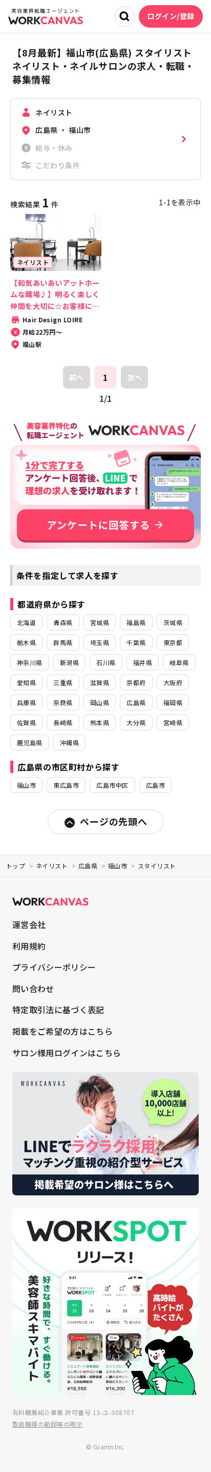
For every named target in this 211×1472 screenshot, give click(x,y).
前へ (76, 377)
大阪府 (172, 682)
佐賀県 (26, 722)
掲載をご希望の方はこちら (62, 1031)
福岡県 (172, 702)
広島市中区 (112, 785)
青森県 (62, 622)
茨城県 (172, 622)
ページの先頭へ (113, 821)
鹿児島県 (30, 742)
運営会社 (29, 924)
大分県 (135, 722)
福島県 (135, 622)
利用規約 (29, 946)
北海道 (26, 622)
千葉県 (135, 642)
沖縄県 (69, 742)
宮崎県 (172, 722)
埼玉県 (99, 642)
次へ (134, 377)
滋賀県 (99, 682)
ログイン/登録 (171, 16)
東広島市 (66, 785)
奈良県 (62, 702)
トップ (15, 865)
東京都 (172, 642)
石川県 (105, 662)
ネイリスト (52, 865)
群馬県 (62, 642)
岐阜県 (179, 662)
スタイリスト (157, 865)
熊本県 (99, 722)
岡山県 (99, 702)
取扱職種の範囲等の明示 (47, 1424)
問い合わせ (33, 988)
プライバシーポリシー (54, 967)
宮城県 (99, 622)
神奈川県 (30, 662)
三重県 (62, 682)
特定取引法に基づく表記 (58, 1009)
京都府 (135, 682)
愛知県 (26, 682)
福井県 (142, 662)
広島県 (135, 702)
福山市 (26, 785)
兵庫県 (26, 702)
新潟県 (69, 662)
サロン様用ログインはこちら (66, 1053)
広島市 (155, 785)
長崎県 (62, 722)
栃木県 (26, 642)
